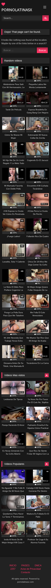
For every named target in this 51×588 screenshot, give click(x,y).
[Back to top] (42, 579)
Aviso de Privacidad (31, 569)
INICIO (12, 565)
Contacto (25, 572)
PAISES (25, 565)
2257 (12, 569)
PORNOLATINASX (16, 9)
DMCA (38, 565)
